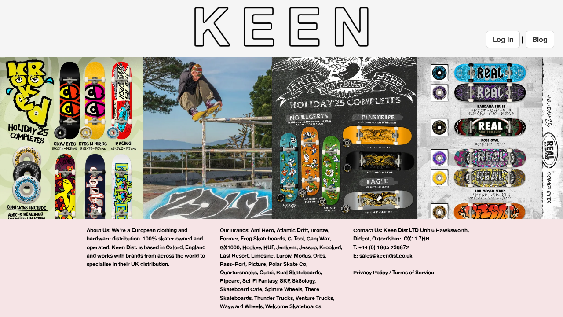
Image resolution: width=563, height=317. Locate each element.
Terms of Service (413, 272)
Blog (540, 39)
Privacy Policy (370, 272)
